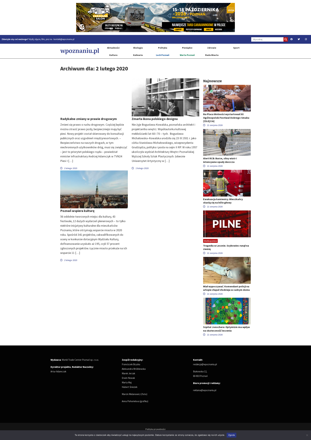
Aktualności (113, 47)
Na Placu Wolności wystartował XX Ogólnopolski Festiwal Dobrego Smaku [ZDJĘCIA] (226, 118)
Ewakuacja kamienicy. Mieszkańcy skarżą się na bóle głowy (223, 200)
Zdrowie (211, 47)
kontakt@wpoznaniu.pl (64, 39)
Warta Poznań (187, 55)
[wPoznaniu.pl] (79, 51)
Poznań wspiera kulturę (77, 211)
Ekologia (138, 47)
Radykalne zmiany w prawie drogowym (88, 119)
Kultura (113, 55)
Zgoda (231, 435)
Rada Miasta (212, 55)
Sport (236, 47)
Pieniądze (187, 47)
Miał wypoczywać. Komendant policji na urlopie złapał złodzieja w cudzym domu (226, 288)
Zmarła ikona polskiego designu (155, 119)
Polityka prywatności (155, 429)
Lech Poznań (162, 55)
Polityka (162, 47)
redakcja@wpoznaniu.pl (205, 364)
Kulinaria (138, 55)
